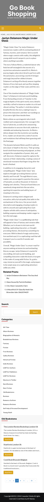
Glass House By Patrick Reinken (18, 282)
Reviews (6, 396)
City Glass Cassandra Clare (17, 286)
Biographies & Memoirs (11, 335)
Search (5, 304)
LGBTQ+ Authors (9, 368)
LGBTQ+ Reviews (9, 376)
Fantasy (6, 343)
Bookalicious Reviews (10, 339)
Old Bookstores (8, 392)
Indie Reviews (8, 364)
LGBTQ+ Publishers (10, 372)
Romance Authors (9, 400)
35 (32, 481)
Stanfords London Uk (12, 444)
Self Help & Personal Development (15, 408)
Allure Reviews (8, 331)
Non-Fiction (7, 388)
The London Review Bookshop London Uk (21, 427)
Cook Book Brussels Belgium (15, 460)
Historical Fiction (9, 360)
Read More (8, 439)
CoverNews (20, 499)
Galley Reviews (8, 356)
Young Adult (7, 412)
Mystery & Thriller (9, 380)
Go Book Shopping (22, 10)
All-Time (6, 327)
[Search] (40, 28)
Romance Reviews (9, 404)
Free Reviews (8, 351)
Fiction (5, 347)
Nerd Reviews (8, 384)
